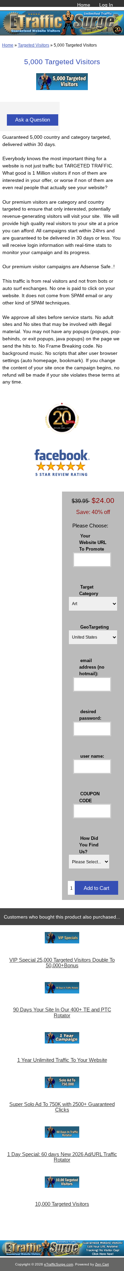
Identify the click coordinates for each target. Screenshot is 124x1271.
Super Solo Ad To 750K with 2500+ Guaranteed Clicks (62, 1107)
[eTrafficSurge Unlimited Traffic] (62, 1254)
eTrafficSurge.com (58, 1264)
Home (83, 5)
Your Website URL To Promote (92, 542)
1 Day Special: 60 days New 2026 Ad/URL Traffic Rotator (62, 1157)
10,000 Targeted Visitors (62, 1204)
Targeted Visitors (33, 45)
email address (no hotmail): (91, 667)
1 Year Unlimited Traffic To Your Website (62, 1060)
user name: (92, 755)
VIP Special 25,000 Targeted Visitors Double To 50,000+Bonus (62, 962)
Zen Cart (102, 1264)
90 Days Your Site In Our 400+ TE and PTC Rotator (62, 1012)
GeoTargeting (94, 626)
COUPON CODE (89, 797)
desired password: (90, 714)
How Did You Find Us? (89, 845)
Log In (106, 5)
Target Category (88, 590)
